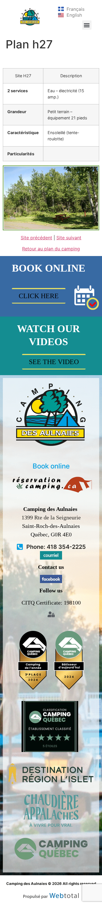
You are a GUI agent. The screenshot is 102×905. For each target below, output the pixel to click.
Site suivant (68, 237)
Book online (51, 466)
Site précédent (36, 237)
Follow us (51, 590)
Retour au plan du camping (51, 248)
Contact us (51, 567)
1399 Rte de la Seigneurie (51, 517)
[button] (87, 25)
